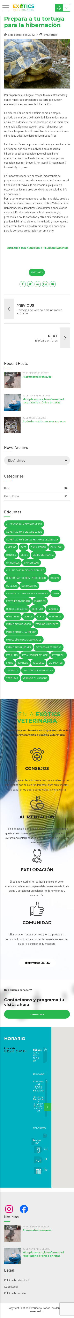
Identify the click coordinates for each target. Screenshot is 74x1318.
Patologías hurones (18, 647)
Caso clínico (11, 496)
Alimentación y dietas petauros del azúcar (32, 539)
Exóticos (40, 601)
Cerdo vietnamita (43, 554)
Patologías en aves (46, 624)
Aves (23, 547)
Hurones (37, 609)
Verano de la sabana (35, 678)
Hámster (52, 609)
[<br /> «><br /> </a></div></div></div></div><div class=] (41, 1136)
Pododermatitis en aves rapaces (44, 421)
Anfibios (11, 547)
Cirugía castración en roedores (26, 578)
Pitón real (58, 655)
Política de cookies (15, 1293)
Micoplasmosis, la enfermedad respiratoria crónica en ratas (43, 401)
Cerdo (24, 554)
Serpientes (56, 662)
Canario (11, 554)
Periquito (12, 655)
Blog (6, 488)
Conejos (11, 585)
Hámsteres (13, 616)
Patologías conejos (18, 624)
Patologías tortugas (48, 647)
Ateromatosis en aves (37, 376)
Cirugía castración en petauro (25, 570)
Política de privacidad (16, 1280)
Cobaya (54, 578)
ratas (9, 662)
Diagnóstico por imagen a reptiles (27, 593)
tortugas (37, 272)
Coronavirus (29, 585)
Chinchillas (31, 562)
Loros (41, 616)
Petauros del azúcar (35, 655)
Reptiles (22, 662)
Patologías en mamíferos (21, 632)
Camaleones (38, 547)
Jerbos (28, 616)
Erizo (55, 593)
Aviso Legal (11, 1286)
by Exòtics (50, 34)
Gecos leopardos (17, 609)
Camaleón (56, 547)
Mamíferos (55, 616)
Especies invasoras (18, 601)
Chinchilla (13, 562)
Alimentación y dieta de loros (24, 531)
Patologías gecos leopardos (24, 639)
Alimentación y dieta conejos (24, 524)
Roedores (38, 662)
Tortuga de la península (38, 670)
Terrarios (12, 670)
